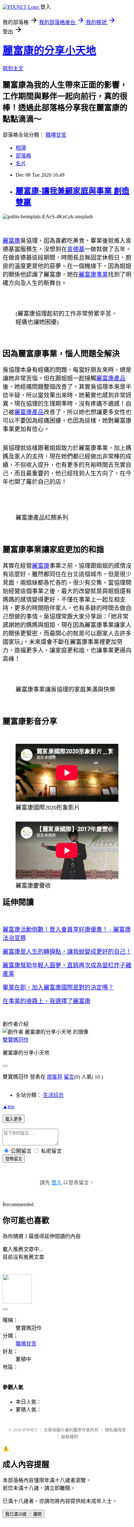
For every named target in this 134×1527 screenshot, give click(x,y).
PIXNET (30, 1429)
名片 (21, 163)
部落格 (23, 155)
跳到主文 (13, 68)
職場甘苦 (56, 135)
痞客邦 (54, 1077)
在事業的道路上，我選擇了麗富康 (46, 1001)
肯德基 (76, 249)
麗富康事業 (93, 274)
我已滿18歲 (16, 1514)
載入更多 (13, 1119)
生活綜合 (53, 1095)
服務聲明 (69, 1436)
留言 (69, 1077)
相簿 (21, 148)
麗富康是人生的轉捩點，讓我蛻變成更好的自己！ (67, 951)
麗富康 (11, 241)
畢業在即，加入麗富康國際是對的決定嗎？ (58, 987)
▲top (8, 1106)
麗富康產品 (111, 378)
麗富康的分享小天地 (49, 50)
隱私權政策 (115, 1429)
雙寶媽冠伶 (16, 1040)
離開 (37, 1514)
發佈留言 (13, 1158)
